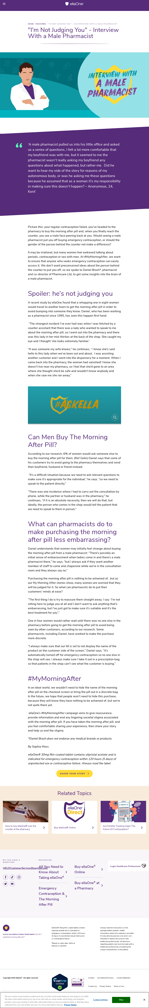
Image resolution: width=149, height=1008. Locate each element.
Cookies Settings (100, 1000)
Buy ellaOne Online (84, 869)
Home (31, 24)
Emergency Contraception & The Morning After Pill (51, 896)
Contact (91, 978)
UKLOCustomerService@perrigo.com (25, 868)
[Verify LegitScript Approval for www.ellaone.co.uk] (60, 990)
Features (41, 24)
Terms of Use (119, 986)
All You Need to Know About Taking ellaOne (51, 872)
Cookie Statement (123, 978)
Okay (121, 1000)
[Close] (144, 999)
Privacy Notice (105, 986)
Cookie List (92, 986)
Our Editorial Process (105, 978)
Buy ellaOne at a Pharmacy (86, 886)
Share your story (72, 773)
